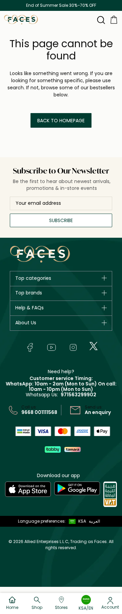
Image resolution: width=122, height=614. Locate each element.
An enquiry (98, 412)
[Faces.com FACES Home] (21, 19)
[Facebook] (29, 347)
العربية (94, 521)
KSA (82, 521)
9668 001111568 (39, 412)
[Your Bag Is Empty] (114, 19)
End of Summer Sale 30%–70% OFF (61, 5)
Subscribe (61, 220)
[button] (76, 521)
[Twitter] (93, 346)
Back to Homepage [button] (61, 120)
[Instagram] (73, 347)
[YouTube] (51, 347)
